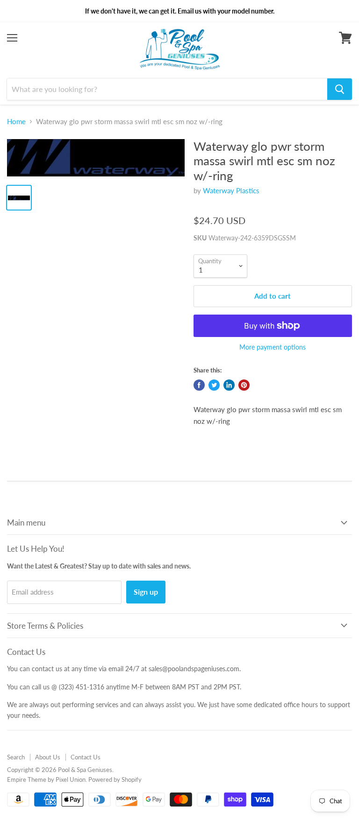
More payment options (272, 347)
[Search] (339, 89)
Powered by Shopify (115, 779)
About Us (47, 757)
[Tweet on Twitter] (214, 385)
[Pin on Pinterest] (244, 385)
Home (16, 122)
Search (16, 757)
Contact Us (86, 757)
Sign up (146, 591)
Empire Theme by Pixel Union (46, 779)
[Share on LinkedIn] (229, 385)
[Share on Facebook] (199, 385)
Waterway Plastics (231, 190)
